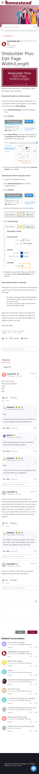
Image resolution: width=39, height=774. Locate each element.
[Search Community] (34, 27)
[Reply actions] (35, 411)
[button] (4, 333)
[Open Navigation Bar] (3, 2)
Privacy (19, 765)
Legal (14, 765)
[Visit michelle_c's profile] (4, 408)
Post (32, 632)
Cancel (20, 632)
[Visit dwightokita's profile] (4, 681)
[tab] (6, 360)
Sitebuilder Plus (8, 36)
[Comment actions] (36, 378)
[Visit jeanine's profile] (4, 436)
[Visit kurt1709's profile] (4, 690)
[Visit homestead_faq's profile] (4, 44)
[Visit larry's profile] (4, 709)
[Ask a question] (34, 768)
